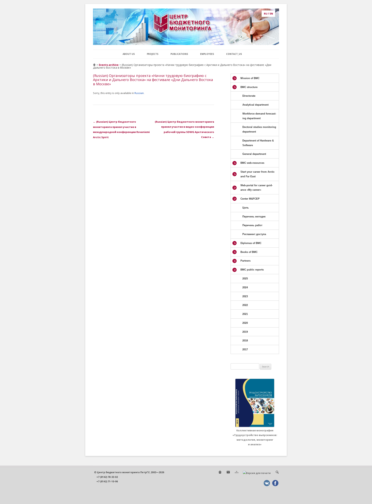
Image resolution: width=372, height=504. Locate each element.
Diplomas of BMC (250, 243)
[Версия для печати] (257, 473)
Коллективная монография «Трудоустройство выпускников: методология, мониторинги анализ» (254, 437)
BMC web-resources (252, 162)
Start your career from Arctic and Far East (257, 174)
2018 (245, 340)
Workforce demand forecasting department (259, 116)
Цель (245, 207)
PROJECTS (152, 53)
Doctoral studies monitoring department (259, 129)
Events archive (109, 65)
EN (271, 13)
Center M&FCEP (250, 198)
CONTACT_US (234, 53)
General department (254, 153)
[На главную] (220, 473)
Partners (245, 260)
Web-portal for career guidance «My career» (256, 187)
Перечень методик (254, 216)
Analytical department (255, 104)
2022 (245, 305)
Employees (207, 53)
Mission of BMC (249, 78)
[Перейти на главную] (94, 65)
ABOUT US (129, 53)
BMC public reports (252, 269)
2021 (245, 314)
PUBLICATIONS (179, 53)
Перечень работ (252, 225)
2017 (245, 349)
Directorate (248, 95)
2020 (245, 322)
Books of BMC (248, 252)
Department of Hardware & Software (258, 143)
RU (265, 13)
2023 (245, 296)
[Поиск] (277, 473)
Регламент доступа (254, 234)
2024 (245, 287)
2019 (245, 331)
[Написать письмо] (228, 473)
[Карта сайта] (237, 473)
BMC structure (248, 87)
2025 (245, 278)
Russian (139, 93)
